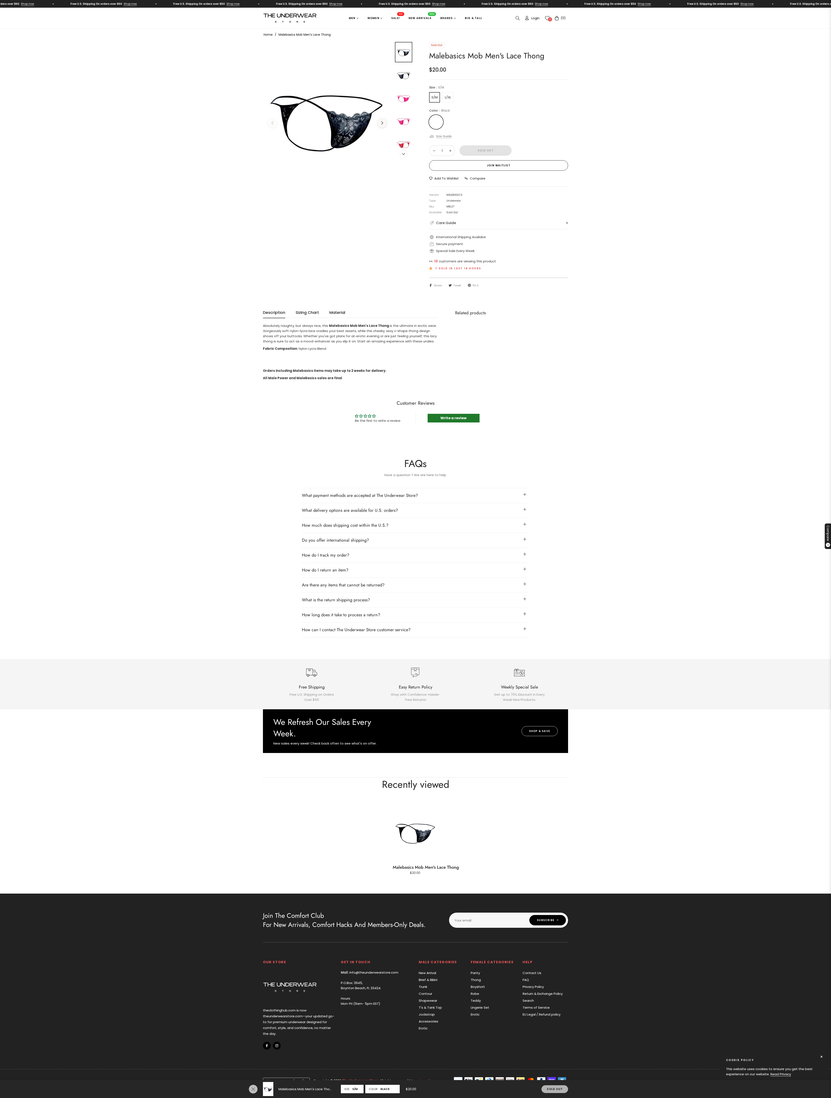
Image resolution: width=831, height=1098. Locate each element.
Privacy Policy (533, 986)
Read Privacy (780, 1074)
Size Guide (444, 136)
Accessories (428, 1021)
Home (268, 34)
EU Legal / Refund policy (541, 1014)
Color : (439, 110)
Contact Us (532, 973)
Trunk (423, 986)
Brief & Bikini (428, 980)
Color (373, 1089)
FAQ (526, 980)
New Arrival (427, 973)
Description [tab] (274, 312)
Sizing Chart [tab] (307, 312)
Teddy (476, 1000)
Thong (476, 980)
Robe (475, 993)
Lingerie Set (480, 1007)
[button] (517, 18)
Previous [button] (272, 123)
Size (346, 1089)
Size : (436, 87)
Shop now (92, 4)
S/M (435, 97)
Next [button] (382, 123)
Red (468, 122)
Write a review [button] (453, 418)
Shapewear (428, 1000)
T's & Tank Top (430, 1007)
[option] (327, 119)
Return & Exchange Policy (543, 993)
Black (436, 122)
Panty (475, 973)
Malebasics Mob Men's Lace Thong (426, 867)
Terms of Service (536, 1007)
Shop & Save (539, 731)
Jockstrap (427, 1014)
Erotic (423, 1028)
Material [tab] (337, 312)
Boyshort (478, 986)
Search (528, 1000)
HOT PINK (452, 122)
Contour (425, 993)
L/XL (448, 97)
